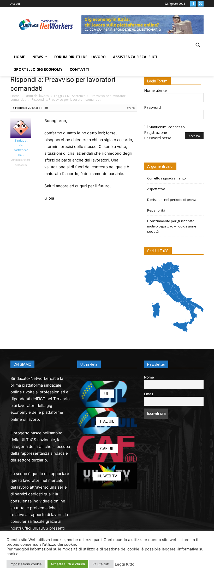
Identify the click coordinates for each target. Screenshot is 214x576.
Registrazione (155, 132)
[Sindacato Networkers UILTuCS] (45, 24)
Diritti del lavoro (37, 96)
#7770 (131, 108)
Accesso (194, 136)
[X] (201, 4)
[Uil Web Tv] (107, 476)
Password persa (157, 137)
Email (148, 394)
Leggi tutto (124, 564)
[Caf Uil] (107, 449)
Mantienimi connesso (166, 126)
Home (15, 96)
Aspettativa (156, 189)
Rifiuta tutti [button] (101, 564)
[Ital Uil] (107, 421)
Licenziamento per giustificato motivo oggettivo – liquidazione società (171, 226)
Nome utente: (156, 90)
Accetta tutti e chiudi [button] (68, 564)
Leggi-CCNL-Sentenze (69, 96)
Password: (153, 107)
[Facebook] (193, 4)
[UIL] (107, 394)
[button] (197, 45)
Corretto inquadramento (166, 178)
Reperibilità (156, 210)
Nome (149, 377)
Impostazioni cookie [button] (26, 564)
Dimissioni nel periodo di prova (171, 199)
